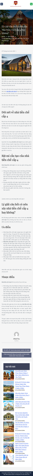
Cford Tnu (16, 339)
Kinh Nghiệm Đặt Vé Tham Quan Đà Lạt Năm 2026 (21, 457)
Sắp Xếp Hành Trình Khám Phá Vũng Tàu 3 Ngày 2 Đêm (22, 395)
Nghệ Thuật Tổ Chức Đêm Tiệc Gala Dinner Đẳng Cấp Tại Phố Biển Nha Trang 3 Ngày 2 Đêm (22, 447)
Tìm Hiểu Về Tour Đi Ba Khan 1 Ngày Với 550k (16, 350)
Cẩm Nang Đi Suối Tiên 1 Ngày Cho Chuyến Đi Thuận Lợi (22, 404)
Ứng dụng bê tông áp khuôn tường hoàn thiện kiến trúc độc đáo (16, 355)
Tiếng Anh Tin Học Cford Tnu (17, 472)
